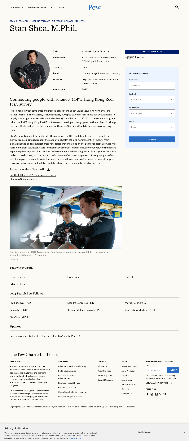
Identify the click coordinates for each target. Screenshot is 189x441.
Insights (102, 361)
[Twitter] (160, 394)
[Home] (34, 354)
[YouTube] (164, 394)
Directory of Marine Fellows (69, 21)
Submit (173, 370)
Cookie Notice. (75, 438)
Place (131, 121)
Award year (134, 107)
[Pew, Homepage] (94, 7)
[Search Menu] (177, 7)
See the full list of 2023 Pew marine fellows (33, 175)
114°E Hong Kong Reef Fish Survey (39, 122)
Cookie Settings (144, 432)
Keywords (133, 79)
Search (152, 139)
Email (148, 365)
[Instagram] (152, 394)
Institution (133, 94)
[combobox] (131, 99)
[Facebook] (147, 394)
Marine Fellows (41, 21)
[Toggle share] (177, 48)
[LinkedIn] (156, 394)
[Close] (185, 432)
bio (48, 169)
